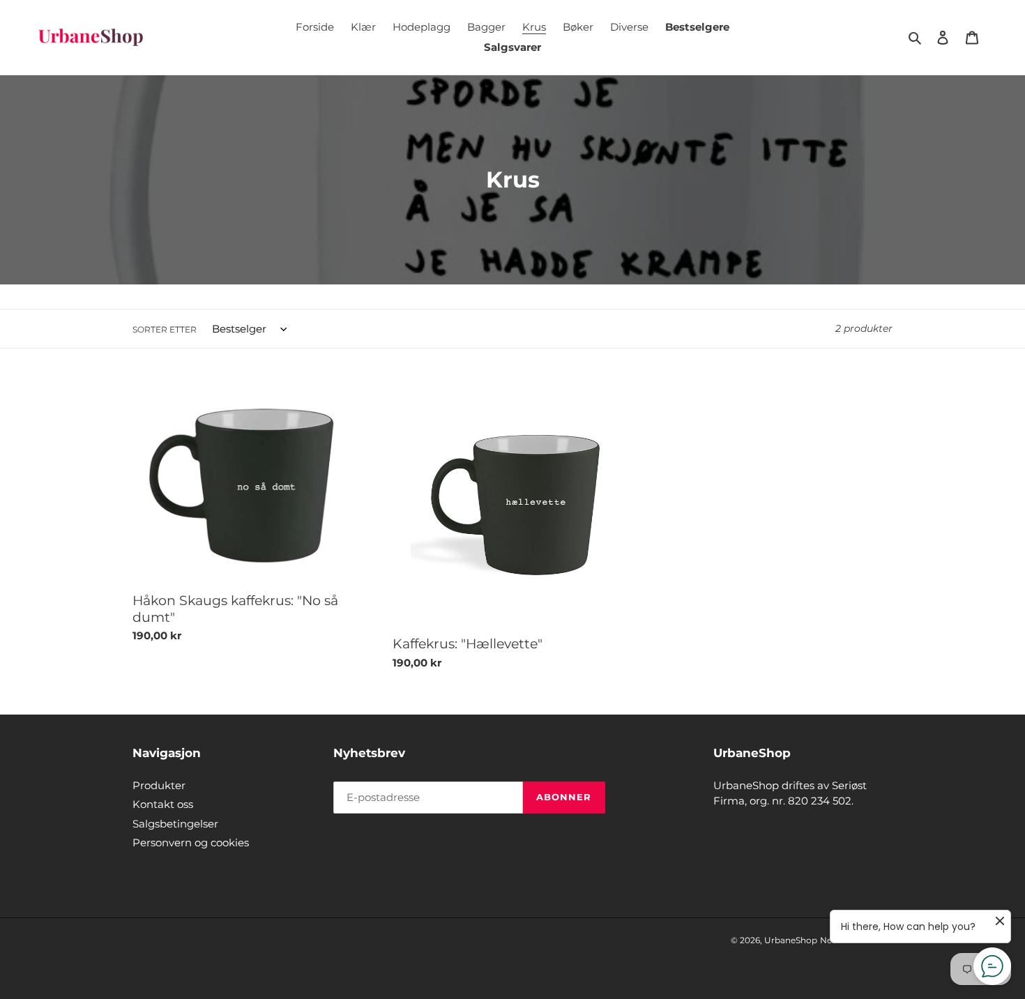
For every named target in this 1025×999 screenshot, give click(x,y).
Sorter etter (164, 329)
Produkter (158, 785)
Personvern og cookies (190, 842)
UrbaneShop (790, 940)
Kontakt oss (162, 804)
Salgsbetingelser (175, 823)
